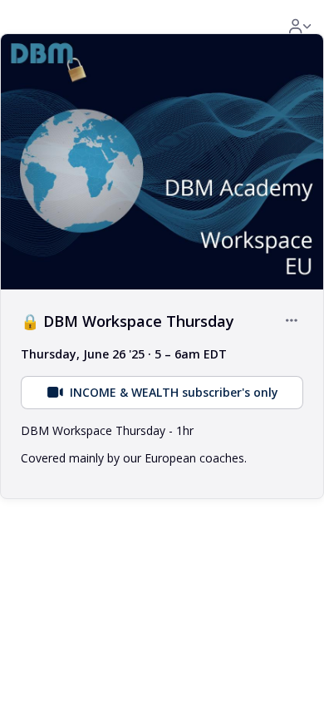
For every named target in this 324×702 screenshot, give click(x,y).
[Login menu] (300, 26)
